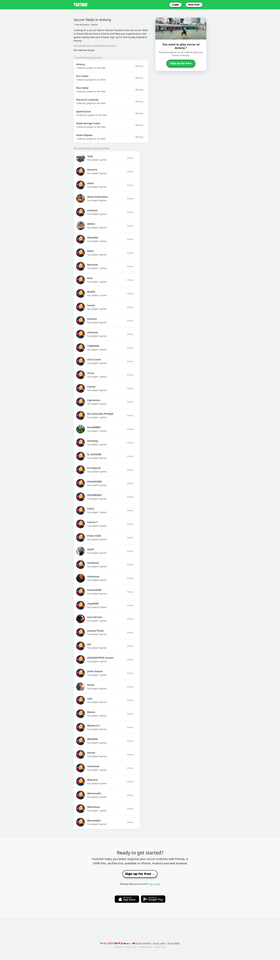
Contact (118, 946)
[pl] (128, 943)
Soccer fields (173, 943)
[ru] (125, 943)
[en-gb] (104, 943)
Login (175, 4)
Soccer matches (143, 943)
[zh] (133, 943)
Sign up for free (180, 63)
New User (194, 4)
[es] (110, 943)
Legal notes (160, 946)
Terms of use (130, 946)
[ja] (131, 943)
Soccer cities (159, 943)
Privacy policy (145, 946)
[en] (101, 943)
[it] (113, 943)
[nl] (122, 943)
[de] (119, 943)
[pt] (116, 943)
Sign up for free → (140, 874)
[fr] (107, 943)
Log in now (154, 884)
